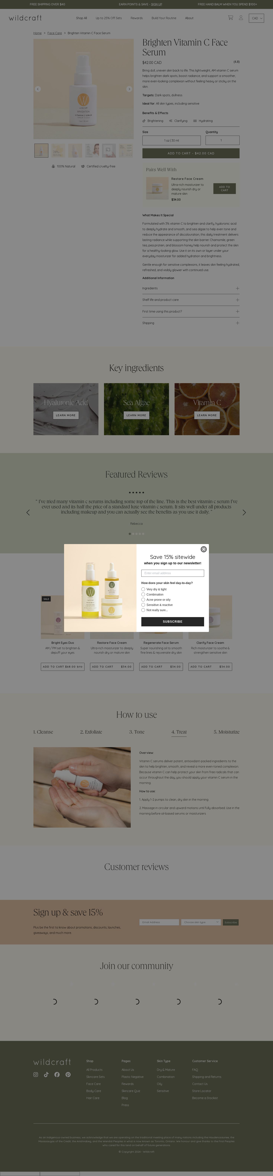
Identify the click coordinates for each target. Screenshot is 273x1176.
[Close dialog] (204, 549)
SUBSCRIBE (173, 621)
